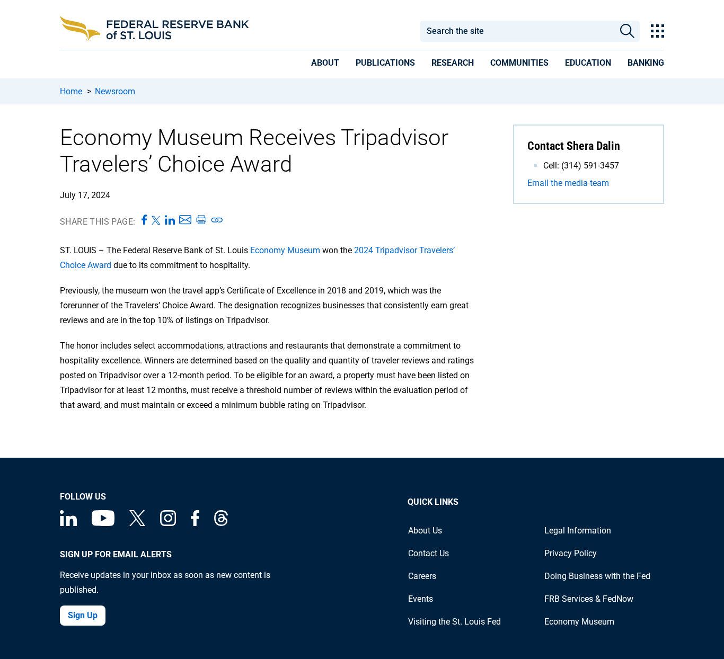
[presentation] (325, 64)
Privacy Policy (570, 553)
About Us (425, 531)
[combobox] (516, 31)
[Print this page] (200, 220)
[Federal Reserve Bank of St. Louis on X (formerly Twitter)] (137, 523)
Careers (422, 576)
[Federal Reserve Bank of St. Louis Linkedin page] (68, 523)
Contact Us (428, 553)
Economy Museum (285, 250)
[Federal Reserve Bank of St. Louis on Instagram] (168, 523)
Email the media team (568, 183)
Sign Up (83, 615)
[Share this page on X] (156, 220)
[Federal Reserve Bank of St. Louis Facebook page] (195, 523)
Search (627, 31)
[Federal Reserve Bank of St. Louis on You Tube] (103, 523)
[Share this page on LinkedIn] (170, 220)
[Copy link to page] (217, 220)
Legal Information (577, 531)
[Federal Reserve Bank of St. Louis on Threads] (221, 523)
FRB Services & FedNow (588, 599)
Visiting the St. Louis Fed (454, 622)
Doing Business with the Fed (597, 576)
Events (420, 599)
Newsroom (115, 91)
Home (71, 91)
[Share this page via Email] (185, 220)
